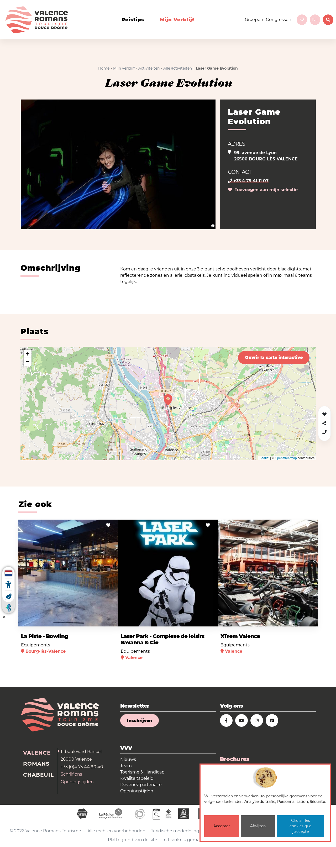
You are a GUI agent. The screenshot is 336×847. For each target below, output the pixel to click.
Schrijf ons (71, 774)
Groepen (254, 19)
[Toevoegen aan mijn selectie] (108, 525)
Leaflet (264, 458)
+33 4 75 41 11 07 (250, 180)
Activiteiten (149, 68)
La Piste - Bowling (44, 636)
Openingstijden (77, 781)
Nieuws (128, 759)
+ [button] (27, 354)
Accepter (221, 826)
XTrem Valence (240, 636)
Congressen (278, 19)
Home (103, 68)
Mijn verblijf (177, 20)
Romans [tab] (36, 764)
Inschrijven (139, 720)
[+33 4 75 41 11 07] (324, 432)
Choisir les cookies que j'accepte (300, 826)
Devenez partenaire (141, 784)
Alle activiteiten (177, 68)
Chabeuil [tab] (38, 775)
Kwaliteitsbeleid (137, 778)
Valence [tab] (37, 753)
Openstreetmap (286, 458)
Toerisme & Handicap (142, 772)
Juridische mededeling (175, 830)
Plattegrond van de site (132, 839)
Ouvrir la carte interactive (274, 357)
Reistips (133, 20)
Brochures (234, 759)
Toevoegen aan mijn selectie (265, 189)
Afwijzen (258, 826)
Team (126, 765)
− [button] (27, 361)
